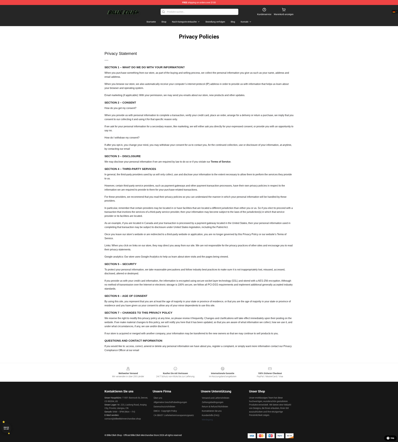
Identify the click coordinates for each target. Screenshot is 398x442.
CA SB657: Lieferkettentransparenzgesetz (174, 415)
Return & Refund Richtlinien (215, 406)
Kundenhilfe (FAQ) (210, 415)
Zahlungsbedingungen (212, 402)
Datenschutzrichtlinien (164, 406)
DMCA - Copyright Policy (165, 411)
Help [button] (392, 438)
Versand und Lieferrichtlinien (215, 398)
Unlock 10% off (6, 428)
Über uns (158, 398)
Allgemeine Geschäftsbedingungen (170, 402)
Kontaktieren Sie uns (212, 411)
